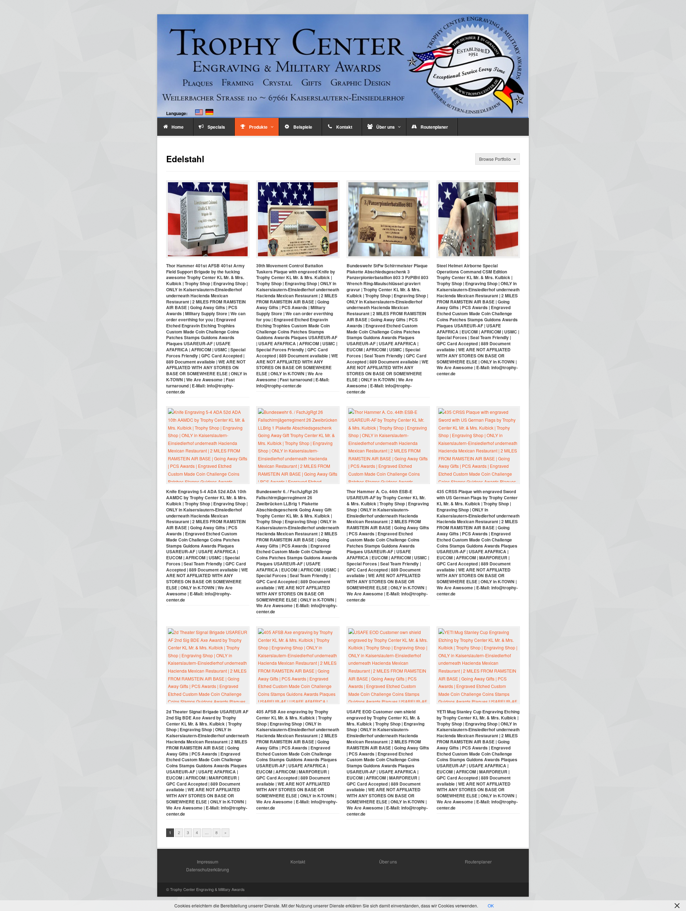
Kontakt (344, 127)
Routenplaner (434, 127)
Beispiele (302, 127)
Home (178, 127)
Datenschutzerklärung (207, 869)
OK (491, 905)
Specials (216, 127)
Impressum (207, 861)
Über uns (385, 127)
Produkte (258, 127)
